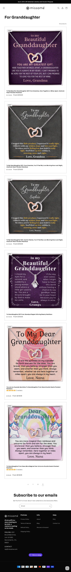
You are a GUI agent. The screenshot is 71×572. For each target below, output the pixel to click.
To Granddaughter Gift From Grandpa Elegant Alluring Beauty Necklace (29, 314)
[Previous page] (28, 484)
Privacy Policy (25, 519)
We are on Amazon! (43, 527)
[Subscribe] (50, 506)
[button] (4, 8)
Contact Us (56, 523)
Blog (38, 523)
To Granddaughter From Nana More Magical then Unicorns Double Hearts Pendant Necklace (32, 466)
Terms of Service (26, 523)
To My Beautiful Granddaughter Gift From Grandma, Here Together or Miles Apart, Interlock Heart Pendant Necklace (35, 91)
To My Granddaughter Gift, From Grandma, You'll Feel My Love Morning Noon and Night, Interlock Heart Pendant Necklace (34, 166)
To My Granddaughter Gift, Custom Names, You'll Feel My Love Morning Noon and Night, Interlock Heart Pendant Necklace (34, 240)
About (38, 519)
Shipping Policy (25, 531)
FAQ (54, 519)
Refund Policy (25, 527)
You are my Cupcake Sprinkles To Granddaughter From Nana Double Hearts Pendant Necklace (33, 387)
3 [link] (42, 484)
